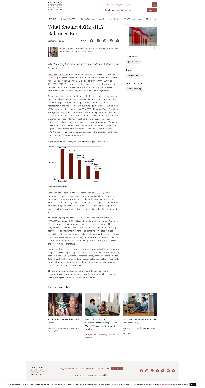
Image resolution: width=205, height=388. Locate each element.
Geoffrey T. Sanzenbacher (110, 335)
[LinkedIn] (117, 41)
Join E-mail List (112, 10)
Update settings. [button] (164, 384)
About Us (151, 19)
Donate (152, 10)
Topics (52, 19)
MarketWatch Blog (134, 89)
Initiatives (87, 19)
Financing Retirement (135, 75)
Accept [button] (193, 384)
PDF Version (135, 62)
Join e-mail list (101, 375)
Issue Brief (51, 328)
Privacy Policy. (183, 384)
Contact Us (126, 10)
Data (101, 19)
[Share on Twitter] (111, 41)
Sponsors (114, 19)
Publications (69, 19)
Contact (89, 375)
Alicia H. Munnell (66, 48)
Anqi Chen (61, 328)
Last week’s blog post (58, 74)
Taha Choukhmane (139, 328)
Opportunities (132, 19)
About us (79, 375)
